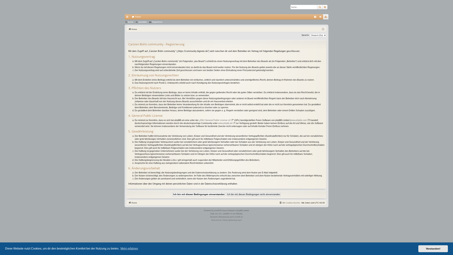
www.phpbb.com (299, 120)
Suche (130, 22)
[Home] (137, 7)
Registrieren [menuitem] (326, 17)
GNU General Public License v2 (215, 120)
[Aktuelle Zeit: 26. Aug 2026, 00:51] (323, 29)
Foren (138, 17)
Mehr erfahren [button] (129, 248)
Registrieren (157, 22)
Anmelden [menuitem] (321, 17)
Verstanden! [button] (433, 248)
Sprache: (305, 35)
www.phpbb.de (225, 123)
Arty (220, 214)
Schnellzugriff (128, 17)
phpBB (217, 210)
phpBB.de (239, 217)
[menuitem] (315, 16)
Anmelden (142, 22)
